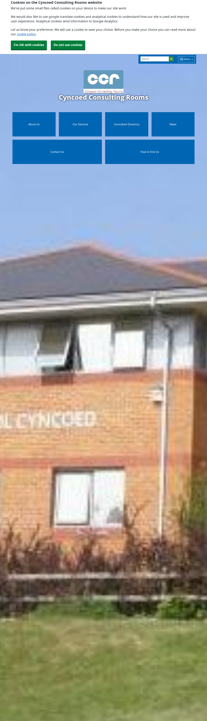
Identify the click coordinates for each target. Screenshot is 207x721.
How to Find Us (150, 152)
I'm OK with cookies (29, 45)
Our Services (80, 124)
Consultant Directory (126, 124)
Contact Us (57, 152)
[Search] (171, 58)
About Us (34, 124)
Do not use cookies (68, 45)
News (173, 124)
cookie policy (26, 34)
